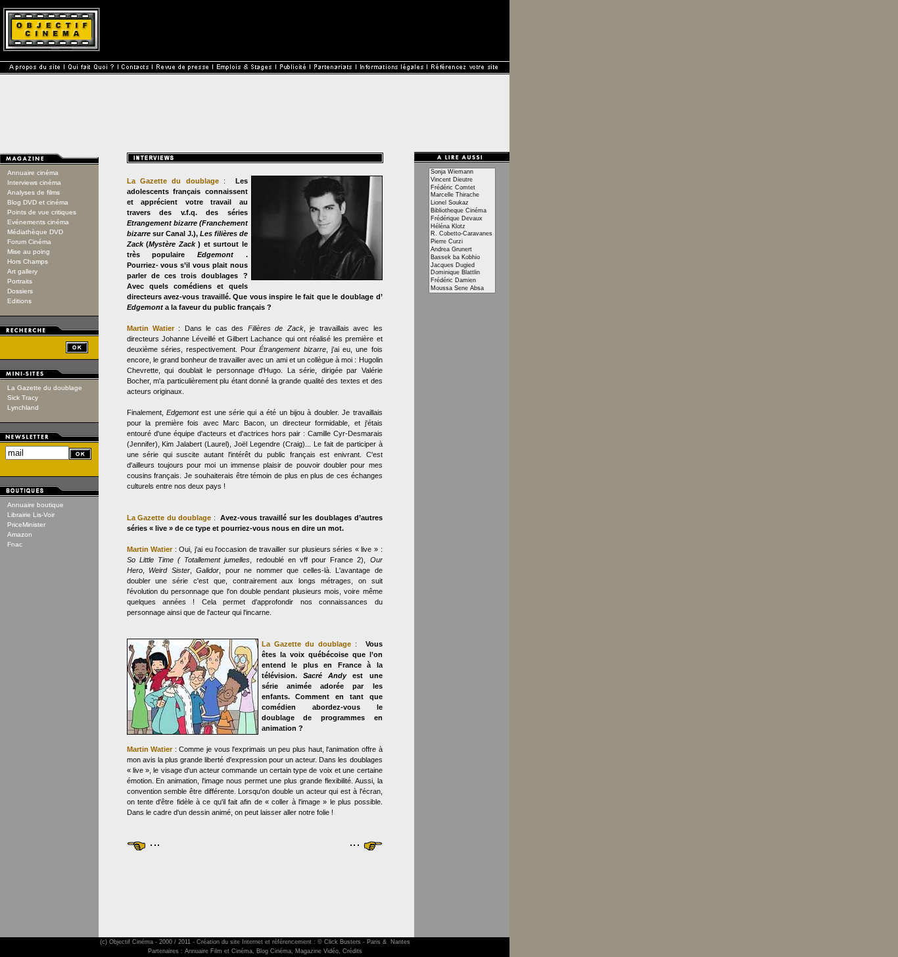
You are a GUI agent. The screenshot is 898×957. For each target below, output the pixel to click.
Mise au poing (28, 251)
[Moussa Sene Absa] (462, 289)
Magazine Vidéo (317, 951)
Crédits (352, 951)
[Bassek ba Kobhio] (462, 258)
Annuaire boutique (35, 504)
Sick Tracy (22, 397)
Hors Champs (27, 261)
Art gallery (22, 271)
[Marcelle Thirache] (462, 195)
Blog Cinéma (273, 951)
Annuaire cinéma (33, 172)
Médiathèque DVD (35, 231)
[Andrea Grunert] (462, 250)
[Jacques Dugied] (462, 266)
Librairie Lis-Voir (31, 514)
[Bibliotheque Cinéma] (462, 211)
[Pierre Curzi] (462, 242)
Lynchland (23, 407)
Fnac (14, 544)
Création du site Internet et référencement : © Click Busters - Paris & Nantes (303, 942)
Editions (19, 301)
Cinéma (142, 942)
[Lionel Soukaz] (462, 203)
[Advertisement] (255, 882)
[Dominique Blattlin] (462, 273)
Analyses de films (33, 192)
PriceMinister (26, 524)
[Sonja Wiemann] (462, 172)
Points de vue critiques (41, 212)
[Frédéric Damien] (462, 281)
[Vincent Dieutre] (462, 180)
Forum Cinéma (29, 241)
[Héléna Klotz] (462, 227)
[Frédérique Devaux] (462, 219)
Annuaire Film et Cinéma (218, 951)
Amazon (19, 534)
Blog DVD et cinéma (37, 202)
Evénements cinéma (38, 222)
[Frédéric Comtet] (462, 188)
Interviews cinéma (34, 182)
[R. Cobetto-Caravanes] (462, 234)
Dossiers (20, 291)
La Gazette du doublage (44, 387)
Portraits (19, 281)
